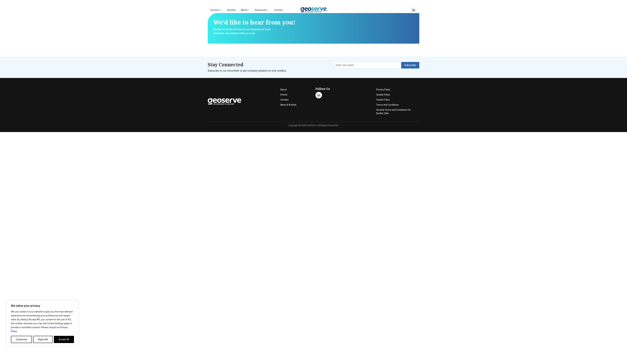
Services (215, 9)
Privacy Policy (383, 89)
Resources (261, 9)
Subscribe (410, 65)
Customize (21, 339)
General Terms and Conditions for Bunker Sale (393, 112)
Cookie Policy (383, 99)
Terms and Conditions (387, 104)
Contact (278, 9)
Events (283, 94)
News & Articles (288, 104)
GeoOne (231, 9)
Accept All (64, 339)
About (244, 9)
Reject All (43, 339)
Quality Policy (383, 94)
